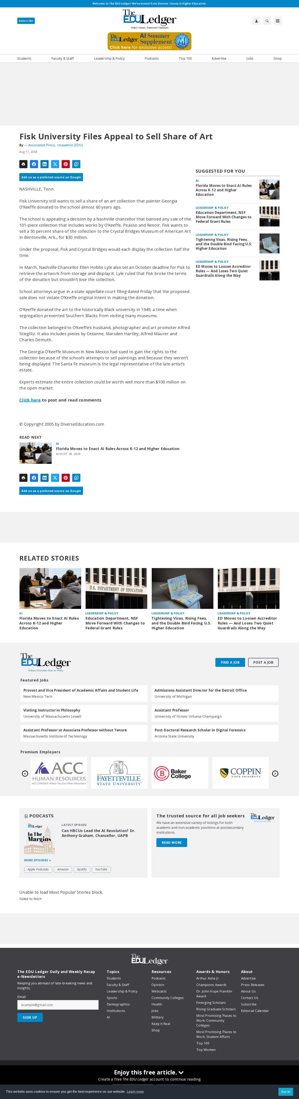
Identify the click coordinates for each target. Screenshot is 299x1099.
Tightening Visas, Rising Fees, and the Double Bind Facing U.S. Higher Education (224, 244)
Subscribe (26, 21)
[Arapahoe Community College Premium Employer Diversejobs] (180, 773)
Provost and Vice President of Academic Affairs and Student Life (80, 690)
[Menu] (278, 21)
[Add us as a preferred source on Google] (76, 164)
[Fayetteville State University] (240, 773)
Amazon (63, 869)
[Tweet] (55, 164)
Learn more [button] (135, 1091)
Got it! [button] (285, 1091)
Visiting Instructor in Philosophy (51, 710)
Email (21, 996)
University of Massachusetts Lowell (52, 716)
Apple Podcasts (38, 869)
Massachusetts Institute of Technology (55, 736)
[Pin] (66, 164)
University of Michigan (173, 696)
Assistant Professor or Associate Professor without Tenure (75, 730)
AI (57, 444)
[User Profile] (256, 21)
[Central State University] (59, 773)
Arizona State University (174, 736)
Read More (172, 842)
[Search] (267, 21)
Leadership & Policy (212, 208)
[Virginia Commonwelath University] (119, 773)
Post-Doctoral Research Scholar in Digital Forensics (200, 730)
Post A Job (263, 662)
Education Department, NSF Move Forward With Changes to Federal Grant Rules (224, 217)
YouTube (101, 869)
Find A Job (230, 662)
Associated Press (41, 145)
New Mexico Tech (37, 696)
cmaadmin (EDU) (70, 145)
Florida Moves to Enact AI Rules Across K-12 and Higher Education (117, 448)
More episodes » (37, 860)
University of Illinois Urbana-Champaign (188, 716)
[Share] (34, 164)
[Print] (23, 164)
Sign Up (30, 1017)
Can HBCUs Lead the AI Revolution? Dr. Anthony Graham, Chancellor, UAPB (98, 833)
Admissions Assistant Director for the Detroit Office (201, 690)
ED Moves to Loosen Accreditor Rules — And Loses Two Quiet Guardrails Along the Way (223, 271)
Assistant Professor (172, 710)
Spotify (82, 869)
